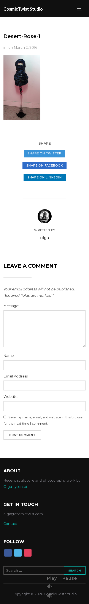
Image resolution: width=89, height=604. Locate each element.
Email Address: (15, 376)
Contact (10, 524)
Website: (10, 397)
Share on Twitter (44, 153)
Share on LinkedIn (44, 177)
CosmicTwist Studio (23, 8)
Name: (8, 356)
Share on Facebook (44, 165)
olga (44, 237)
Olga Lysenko (15, 487)
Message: (11, 306)
